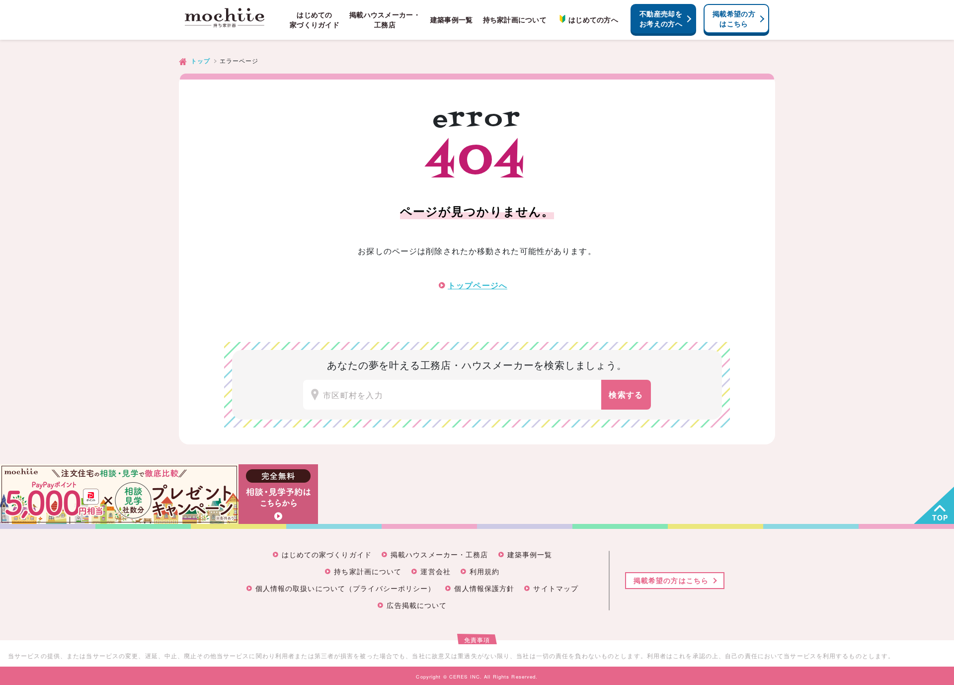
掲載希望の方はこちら (734, 18)
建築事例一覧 (451, 19)
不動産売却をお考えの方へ (660, 18)
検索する (626, 394)
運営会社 (435, 572)
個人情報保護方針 (484, 589)
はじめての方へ (593, 19)
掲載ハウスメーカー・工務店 (384, 19)
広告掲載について (417, 605)
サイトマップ (555, 589)
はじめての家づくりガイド (314, 19)
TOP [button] (940, 517)
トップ (200, 61)
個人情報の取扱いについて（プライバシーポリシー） (345, 589)
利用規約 (484, 572)
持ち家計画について (515, 19)
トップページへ (477, 285)
